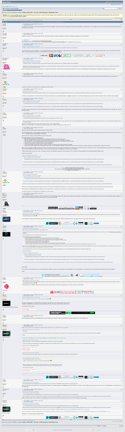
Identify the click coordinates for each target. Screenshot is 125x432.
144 (110, 19)
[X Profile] (4, 86)
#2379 (121, 389)
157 (20, 20)
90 (30, 19)
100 (41, 19)
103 (46, 19)
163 (29, 20)
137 (99, 19)
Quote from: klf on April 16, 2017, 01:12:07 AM (29, 155)
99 (40, 19)
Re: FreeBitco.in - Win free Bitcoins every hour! (33, 24)
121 (74, 19)
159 (23, 20)
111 (58, 19)
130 (88, 19)
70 (8, 19)
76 (14, 19)
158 (21, 20)
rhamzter (4, 24)
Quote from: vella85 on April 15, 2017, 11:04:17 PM (30, 91)
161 (26, 20)
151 (10, 20)
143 (108, 19)
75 (13, 19)
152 (12, 20)
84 (23, 19)
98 (39, 19)
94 (34, 19)
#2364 (121, 58)
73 (11, 19)
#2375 (121, 295)
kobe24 (4, 277)
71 (9, 19)
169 (38, 20)
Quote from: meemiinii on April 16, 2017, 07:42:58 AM (30, 329)
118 (69, 19)
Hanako (4, 379)
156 (18, 20)
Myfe (3, 127)
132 (91, 19)
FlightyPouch (5, 43)
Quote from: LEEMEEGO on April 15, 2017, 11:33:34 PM (32, 156)
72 (10, 19)
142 (107, 19)
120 (72, 19)
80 (19, 19)
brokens (4, 315)
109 (55, 19)
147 (4, 20)
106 (51, 19)
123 (77, 19)
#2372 (121, 211)
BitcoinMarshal (6, 58)
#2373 (121, 226)
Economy (10, 12)
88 (28, 19)
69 (7, 19)
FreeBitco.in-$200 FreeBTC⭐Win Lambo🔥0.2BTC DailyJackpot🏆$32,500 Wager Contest (40, 12)
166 (34, 20)
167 (35, 20)
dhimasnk (5, 33)
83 (22, 19)
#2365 (121, 74)
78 (17, 19)
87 (27, 19)
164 (30, 20)
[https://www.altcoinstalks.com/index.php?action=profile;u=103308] (4, 208)
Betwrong (4, 294)
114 (63, 19)
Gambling (19, 12)
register (16, 6)
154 (15, 20)
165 (32, 20)
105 (49, 19)
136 (97, 19)
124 (79, 19)
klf (3, 98)
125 (80, 19)
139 (102, 19)
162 (27, 20)
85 (24, 19)
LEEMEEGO (5, 89)
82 (21, 19)
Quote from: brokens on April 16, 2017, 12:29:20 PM (30, 352)
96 (37, 19)
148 (5, 20)
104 (48, 19)
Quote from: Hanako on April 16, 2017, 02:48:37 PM (30, 391)
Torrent (17, 8)
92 (32, 19)
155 (16, 20)
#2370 (121, 172)
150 (9, 20)
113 (61, 19)
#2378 (121, 380)
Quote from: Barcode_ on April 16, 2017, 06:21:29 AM (30, 213)
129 (86, 19)
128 (85, 19)
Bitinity (4, 210)
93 (33, 19)
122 (75, 19)
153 (13, 20)
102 (45, 19)
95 (35, 19)
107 (52, 19)
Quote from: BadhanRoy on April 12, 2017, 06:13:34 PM (32, 116)
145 (111, 19)
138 (100, 19)
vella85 (4, 73)
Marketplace (14, 12)
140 (104, 19)
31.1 (14, 8)
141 (105, 19)
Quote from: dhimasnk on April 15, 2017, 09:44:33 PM (30, 46)
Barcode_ (4, 193)
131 (89, 19)
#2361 (121, 24)
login (12, 6)
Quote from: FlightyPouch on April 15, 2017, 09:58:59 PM (31, 60)
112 (60, 19)
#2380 (121, 401)
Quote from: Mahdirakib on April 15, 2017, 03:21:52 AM (31, 297)
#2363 (121, 44)
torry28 (4, 113)
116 (66, 19)
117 (67, 19)
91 (31, 19)
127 (83, 19)
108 (54, 19)
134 (94, 19)
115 (64, 19)
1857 (41, 20)
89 (29, 19)
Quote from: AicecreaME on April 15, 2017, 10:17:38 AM (31, 115)
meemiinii (5, 226)
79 (18, 19)
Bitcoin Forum (4, 12)
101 (43, 19)
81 (20, 19)
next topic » (121, 19)
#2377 (121, 325)
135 (96, 19)
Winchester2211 (6, 389)
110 (57, 19)
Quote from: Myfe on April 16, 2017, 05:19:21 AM (30, 228)
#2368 (121, 113)
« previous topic (118, 18)
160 (24, 20)
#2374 (121, 278)
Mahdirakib (5, 400)
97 (38, 19)
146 (2, 20)
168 (37, 20)
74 (12, 19)
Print (121, 20)
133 (93, 19)
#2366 (121, 89)
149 (7, 20)
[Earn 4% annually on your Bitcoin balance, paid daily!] (4, 134)
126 (82, 19)
